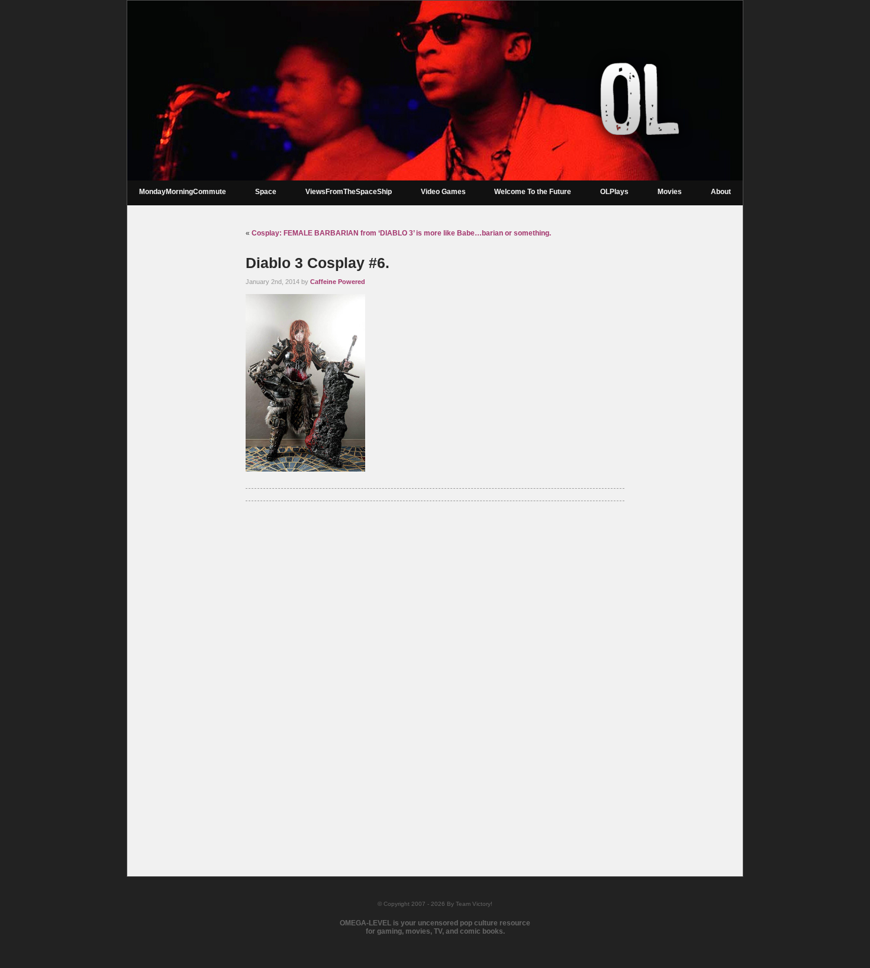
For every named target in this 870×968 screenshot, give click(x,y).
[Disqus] (435, 673)
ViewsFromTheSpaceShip (348, 192)
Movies (670, 192)
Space (265, 192)
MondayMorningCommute (182, 192)
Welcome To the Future (532, 192)
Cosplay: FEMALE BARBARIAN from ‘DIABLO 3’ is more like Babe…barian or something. (401, 233)
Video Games (443, 192)
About (721, 192)
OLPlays (614, 192)
